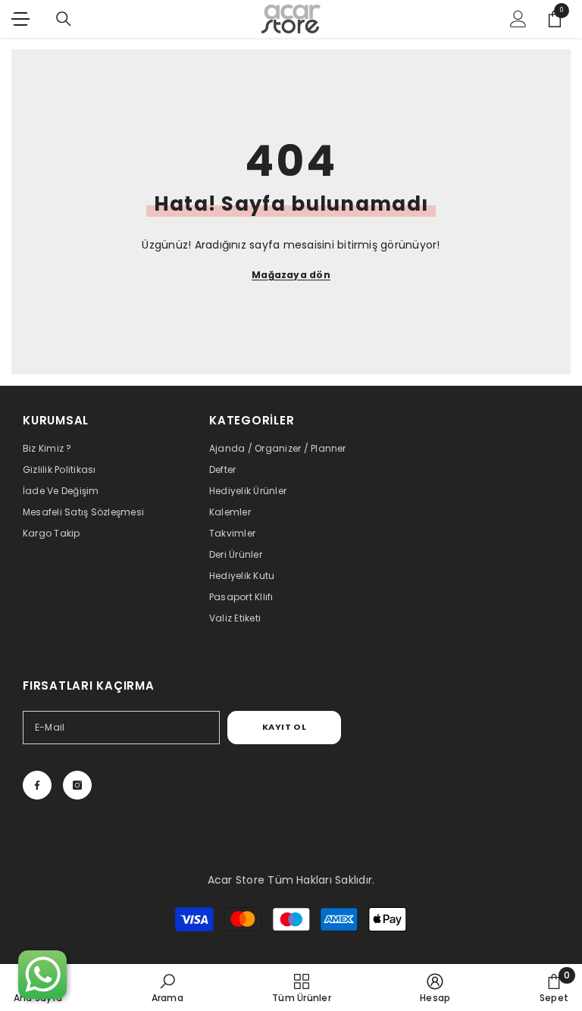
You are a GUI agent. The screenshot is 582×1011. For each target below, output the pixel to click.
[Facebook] (37, 785)
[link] (167, 987)
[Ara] (64, 19)
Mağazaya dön (291, 274)
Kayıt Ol (284, 727)
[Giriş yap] (518, 19)
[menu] (20, 19)
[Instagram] (77, 785)
